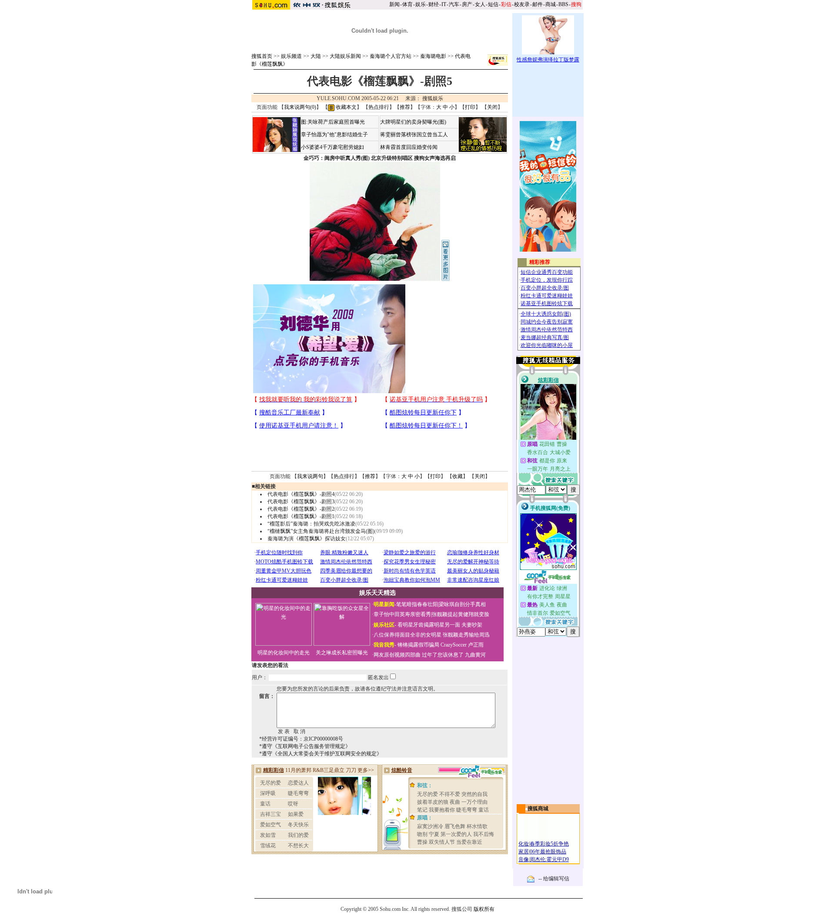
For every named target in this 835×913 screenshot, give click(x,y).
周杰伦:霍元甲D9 (549, 859)
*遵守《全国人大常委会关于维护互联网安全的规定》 (320, 754)
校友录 (522, 4)
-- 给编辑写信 (553, 879)
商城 (550, 4)
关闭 (492, 107)
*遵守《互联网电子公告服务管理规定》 (305, 746)
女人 (480, 4)
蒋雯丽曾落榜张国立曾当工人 (414, 134)
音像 (523, 859)
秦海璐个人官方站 (390, 56)
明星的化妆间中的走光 (283, 653)
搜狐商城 (538, 808)
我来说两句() (300, 107)
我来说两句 (310, 476)
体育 (407, 4)
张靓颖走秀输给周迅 (466, 635)
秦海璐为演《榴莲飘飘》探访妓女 (306, 539)
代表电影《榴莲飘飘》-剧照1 (300, 516)
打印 (470, 107)
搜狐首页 (261, 56)
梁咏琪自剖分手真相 (462, 604)
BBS (563, 4)
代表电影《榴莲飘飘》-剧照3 (300, 502)
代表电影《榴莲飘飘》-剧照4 (300, 494)
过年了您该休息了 (443, 655)
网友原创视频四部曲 (397, 655)
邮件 (537, 4)
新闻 (394, 4)
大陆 (316, 56)
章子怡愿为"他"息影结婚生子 (334, 134)
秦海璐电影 (433, 56)
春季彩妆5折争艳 (549, 844)
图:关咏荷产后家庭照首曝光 (333, 122)
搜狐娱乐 (432, 98)
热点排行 (378, 107)
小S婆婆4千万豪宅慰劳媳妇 (332, 147)
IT (443, 4)
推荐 (405, 107)
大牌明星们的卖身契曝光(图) (413, 122)
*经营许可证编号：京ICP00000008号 (301, 739)
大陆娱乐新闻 (345, 56)
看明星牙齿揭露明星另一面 (428, 625)
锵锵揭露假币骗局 (418, 645)
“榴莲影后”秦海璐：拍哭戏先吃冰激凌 (311, 524)
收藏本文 (345, 107)
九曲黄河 (475, 655)
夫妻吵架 (471, 625)
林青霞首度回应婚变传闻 (409, 147)
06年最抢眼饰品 (548, 852)
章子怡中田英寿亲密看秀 (402, 614)
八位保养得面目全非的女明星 (407, 635)
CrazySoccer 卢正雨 (462, 645)
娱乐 (420, 4)
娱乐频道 (291, 56)
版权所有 (484, 909)
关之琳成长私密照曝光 (342, 653)
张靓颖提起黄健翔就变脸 (460, 614)
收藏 (457, 476)
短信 (493, 4)
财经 (433, 4)
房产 (467, 4)
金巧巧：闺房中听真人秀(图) (337, 158)
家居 (523, 852)
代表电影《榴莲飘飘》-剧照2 (300, 509)
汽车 (454, 4)
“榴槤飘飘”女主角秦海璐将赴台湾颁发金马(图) (320, 531)
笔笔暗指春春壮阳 (417, 604)
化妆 (523, 844)
